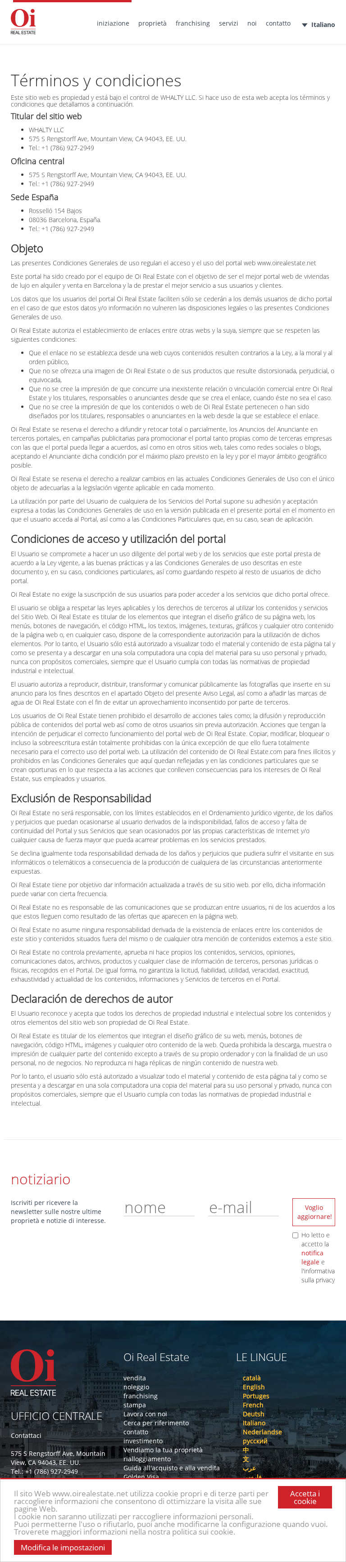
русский (255, 1441)
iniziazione (113, 23)
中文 (246, 1454)
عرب (249, 1468)
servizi (228, 23)
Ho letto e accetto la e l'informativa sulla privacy (318, 1257)
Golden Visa (141, 1477)
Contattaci (26, 1435)
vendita (134, 1378)
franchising (193, 23)
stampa (134, 1405)
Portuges (256, 1396)
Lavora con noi (145, 1414)
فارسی (252, 1477)
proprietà (152, 23)
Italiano (323, 24)
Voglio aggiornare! (314, 1212)
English (254, 1387)
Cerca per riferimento (156, 1423)
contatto (278, 23)
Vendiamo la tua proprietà (163, 1450)
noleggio (136, 1387)
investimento (143, 1441)
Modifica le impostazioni (63, 1547)
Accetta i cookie (305, 1497)
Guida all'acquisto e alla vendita (171, 1468)
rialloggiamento (147, 1459)
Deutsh (253, 1414)
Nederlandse (262, 1432)
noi (252, 23)
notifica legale (312, 1257)
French (253, 1405)
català (252, 1378)
